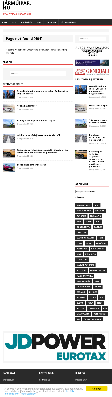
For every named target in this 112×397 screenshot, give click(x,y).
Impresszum (8, 379)
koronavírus (97, 249)
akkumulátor (84, 205)
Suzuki (80, 303)
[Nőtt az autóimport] (9, 111)
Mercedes (81, 270)
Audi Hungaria (84, 210)
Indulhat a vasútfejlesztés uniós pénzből (38, 135)
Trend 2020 (94, 308)
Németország (83, 281)
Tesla (90, 303)
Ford (101, 238)
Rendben (96, 388)
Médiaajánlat (81, 379)
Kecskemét (82, 249)
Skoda (93, 297)
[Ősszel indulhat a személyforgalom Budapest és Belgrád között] (9, 96)
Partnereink (44, 379)
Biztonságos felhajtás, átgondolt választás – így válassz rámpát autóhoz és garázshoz (42, 151)
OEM (14, 22)
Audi (97, 205)
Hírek (4, 22)
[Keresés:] (37, 73)
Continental (83, 227)
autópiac (81, 216)
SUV (101, 297)
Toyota (80, 308)
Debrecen (81, 232)
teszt (100, 303)
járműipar (101, 243)
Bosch (88, 221)
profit (97, 286)
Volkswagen (100, 314)
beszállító (95, 216)
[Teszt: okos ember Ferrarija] (9, 170)
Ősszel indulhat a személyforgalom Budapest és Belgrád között (42, 92)
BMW (79, 221)
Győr (79, 243)
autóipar (99, 210)
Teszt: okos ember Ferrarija (31, 164)
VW (78, 319)
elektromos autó (85, 238)
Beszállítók (27, 22)
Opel (96, 281)
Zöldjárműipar (68, 22)
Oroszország (83, 286)
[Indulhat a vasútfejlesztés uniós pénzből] (9, 141)
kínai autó (90, 254)
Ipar (39, 22)
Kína (79, 254)
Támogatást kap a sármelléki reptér (36, 120)
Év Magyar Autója (92, 319)
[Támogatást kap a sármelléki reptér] (9, 126)
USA (105, 308)
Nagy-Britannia (85, 276)
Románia (81, 297)
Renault (81, 292)
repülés (93, 292)
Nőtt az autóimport (27, 105)
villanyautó (83, 314)
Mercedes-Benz (97, 270)
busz (98, 221)
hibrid (89, 243)
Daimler (98, 227)
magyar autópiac (85, 265)
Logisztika (51, 22)
